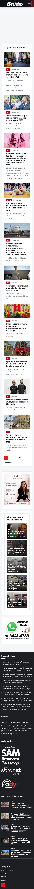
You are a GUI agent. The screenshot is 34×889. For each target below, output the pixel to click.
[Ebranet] (17, 771)
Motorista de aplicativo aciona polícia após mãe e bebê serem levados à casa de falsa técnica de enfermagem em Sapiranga (16, 706)
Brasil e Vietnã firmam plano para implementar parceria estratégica (16, 327)
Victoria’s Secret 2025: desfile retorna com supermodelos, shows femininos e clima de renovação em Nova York (16, 159)
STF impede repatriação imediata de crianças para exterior (17, 288)
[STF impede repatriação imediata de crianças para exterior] (17, 273)
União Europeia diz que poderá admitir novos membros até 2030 (16, 117)
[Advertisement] (17, 25)
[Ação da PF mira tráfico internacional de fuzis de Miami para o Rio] (17, 348)
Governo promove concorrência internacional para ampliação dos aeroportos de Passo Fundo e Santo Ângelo (16, 249)
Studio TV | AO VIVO (8, 870)
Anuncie (3, 877)
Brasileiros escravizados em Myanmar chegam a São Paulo (17, 401)
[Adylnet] (17, 783)
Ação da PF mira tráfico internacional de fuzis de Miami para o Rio (16, 363)
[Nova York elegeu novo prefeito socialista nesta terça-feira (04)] (17, 59)
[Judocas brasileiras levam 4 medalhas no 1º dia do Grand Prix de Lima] (17, 190)
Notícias (3, 873)
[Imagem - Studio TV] (17, 629)
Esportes (9, 200)
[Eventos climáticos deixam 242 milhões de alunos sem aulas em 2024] (17, 422)
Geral (8, 69)
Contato (3, 880)
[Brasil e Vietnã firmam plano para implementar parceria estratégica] (17, 311)
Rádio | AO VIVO (6, 867)
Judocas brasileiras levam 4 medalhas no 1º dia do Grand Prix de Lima (17, 206)
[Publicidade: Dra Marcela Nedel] (17, 489)
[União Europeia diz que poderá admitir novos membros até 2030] (17, 102)
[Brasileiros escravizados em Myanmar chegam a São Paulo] (17, 386)
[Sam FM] (17, 755)
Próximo (8, 463)
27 (20, 458)
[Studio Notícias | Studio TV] (15, 3)
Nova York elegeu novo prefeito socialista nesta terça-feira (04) (17, 74)
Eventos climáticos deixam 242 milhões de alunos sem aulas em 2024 (16, 438)
